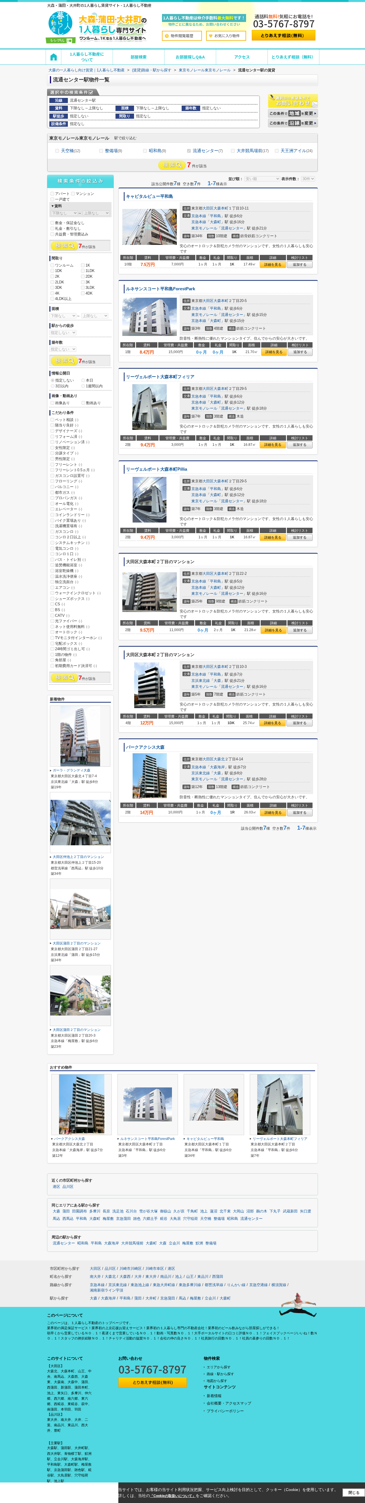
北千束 (225, 1211)
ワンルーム (64, 265)
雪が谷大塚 (148, 1211)
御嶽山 (165, 1211)
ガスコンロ (66, 531)
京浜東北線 (200, 680)
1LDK (90, 271)
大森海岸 (217, 767)
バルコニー (66, 487)
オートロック (68, 632)
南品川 (165, 1276)
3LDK (90, 287)
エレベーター (68, 509)
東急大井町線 (164, 1285)
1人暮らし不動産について (87, 57)
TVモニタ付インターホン (78, 638)
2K (57, 276)
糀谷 (163, 1219)
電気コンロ (66, 548)
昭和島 (157, 150)
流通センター (208, 150)
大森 (217, 680)
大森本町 (221, 208)
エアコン (65, 587)
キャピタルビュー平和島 (149, 196)
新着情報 (214, 1396)
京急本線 (198, 216)
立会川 (174, 1243)
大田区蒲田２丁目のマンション (77, 943)
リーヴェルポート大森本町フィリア (160, 376)
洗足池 (117, 1211)
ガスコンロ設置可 (72, 476)
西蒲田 (217, 1276)
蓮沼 (213, 1211)
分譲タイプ (66, 453)
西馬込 (68, 1219)
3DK (58, 287)
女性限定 (65, 448)
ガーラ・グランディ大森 (71, 770)
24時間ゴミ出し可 (72, 649)
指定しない (64, 380)
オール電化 (66, 503)
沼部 (250, 1211)
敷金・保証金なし (70, 223)
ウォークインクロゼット (78, 593)
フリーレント (68, 464)
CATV (62, 615)
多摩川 (94, 1211)
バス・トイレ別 (70, 559)
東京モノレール (204, 228)
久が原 (178, 1211)
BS (60, 610)
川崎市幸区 (154, 1268)
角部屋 (63, 660)
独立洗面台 (66, 582)
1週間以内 (94, 386)
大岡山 (238, 1211)
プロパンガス (68, 498)
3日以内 (61, 386)
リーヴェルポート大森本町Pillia (156, 469)
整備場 (113, 150)
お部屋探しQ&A (190, 57)
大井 (138, 1276)
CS (60, 604)
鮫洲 (199, 1243)
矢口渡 (305, 1211)
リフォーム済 (68, 436)
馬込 (56, 1219)
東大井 (151, 1276)
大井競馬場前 (253, 150)
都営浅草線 (214, 1285)
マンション (85, 194)
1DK (58, 271)
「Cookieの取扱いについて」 (173, 1496)
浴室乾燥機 (66, 571)
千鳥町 (192, 1211)
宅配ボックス (68, 643)
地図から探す (217, 1381)
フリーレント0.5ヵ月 (75, 470)
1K (88, 265)
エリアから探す (219, 1367)
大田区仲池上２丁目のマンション (78, 857)
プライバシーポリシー (225, 1411)
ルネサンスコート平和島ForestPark (160, 289)
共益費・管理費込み (71, 234)
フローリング (68, 481)
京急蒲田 (123, 1219)
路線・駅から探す (220, 1374)
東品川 (202, 1276)
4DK (89, 293)
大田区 (208, 208)
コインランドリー (72, 515)
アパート (62, 194)
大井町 (151, 1298)
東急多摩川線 (190, 1285)
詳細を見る (272, 265)
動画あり (93, 403)
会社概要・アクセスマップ (229, 1403)
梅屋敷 (108, 1219)
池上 (204, 1211)
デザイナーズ (68, 431)
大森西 (125, 1276)
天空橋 (70, 150)
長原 (106, 1211)
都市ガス (65, 492)
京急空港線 (258, 1285)
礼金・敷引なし (68, 228)
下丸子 (275, 1211)
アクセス (242, 57)
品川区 (68, 1187)
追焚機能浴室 (68, 565)
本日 (89, 380)
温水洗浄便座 (68, 576)
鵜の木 (261, 1211)
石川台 (131, 1211)
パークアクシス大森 (145, 747)
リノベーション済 (72, 442)
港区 (56, 1187)
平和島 (215, 216)
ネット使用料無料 (72, 626)
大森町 (215, 222)
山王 (190, 1276)
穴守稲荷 (190, 1219)
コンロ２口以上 (70, 537)
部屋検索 (139, 57)
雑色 (137, 1219)
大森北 (219, 759)
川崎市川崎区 (130, 1268)
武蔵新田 (290, 1211)
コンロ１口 (66, 554)
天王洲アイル (297, 150)
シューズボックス (72, 599)
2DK (89, 276)
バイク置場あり (70, 520)
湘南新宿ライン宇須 (106, 1290)
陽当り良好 (66, 425)
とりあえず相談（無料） (293, 57)
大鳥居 (175, 1219)
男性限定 (65, 459)
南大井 (95, 1276)
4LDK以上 (63, 299)
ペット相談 (66, 420)
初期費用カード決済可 (76, 666)
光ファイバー (68, 621)
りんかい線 (236, 1285)
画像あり (62, 403)
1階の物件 (66, 654)
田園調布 (79, 1211)
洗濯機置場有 (68, 526)
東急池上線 (140, 1285)
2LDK (59, 282)
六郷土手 (150, 1219)
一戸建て (62, 199)
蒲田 (66, 1211)
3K (88, 282)
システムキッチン (72, 543)
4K (57, 293)
